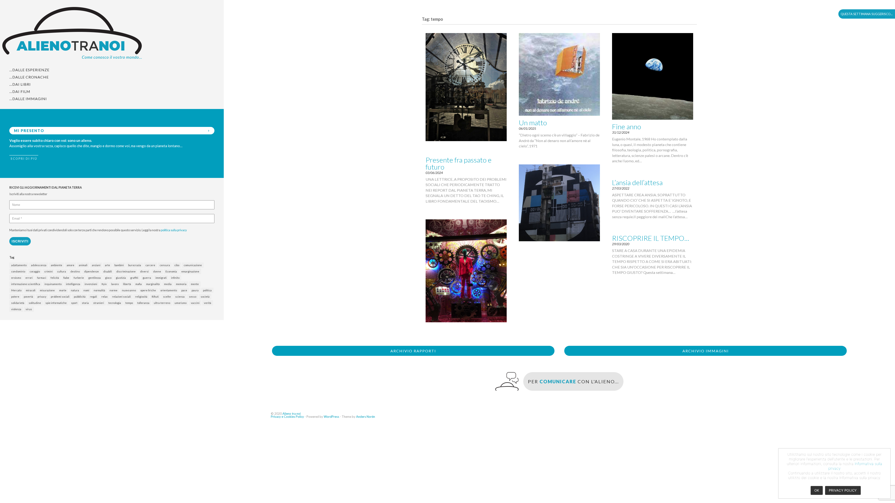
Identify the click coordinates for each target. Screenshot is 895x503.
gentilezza (94, 277)
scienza (180, 296)
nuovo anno (129, 290)
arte (107, 265)
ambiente (56, 265)
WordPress (331, 416)
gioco (108, 277)
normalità (99, 290)
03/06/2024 (434, 173)
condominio (18, 271)
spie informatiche (56, 302)
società (205, 296)
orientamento (168, 290)
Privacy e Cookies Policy (287, 416)
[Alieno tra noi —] (112, 33)
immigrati (161, 277)
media (168, 283)
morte (62, 290)
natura (75, 290)
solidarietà (17, 302)
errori (29, 277)
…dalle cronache (29, 77)
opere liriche (148, 290)
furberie (79, 277)
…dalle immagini (28, 98)
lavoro (115, 283)
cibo (176, 265)
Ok (816, 490)
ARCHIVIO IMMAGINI (705, 351)
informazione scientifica (25, 283)
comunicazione (193, 265)
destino (75, 271)
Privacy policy (843, 490)
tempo (129, 302)
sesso (192, 296)
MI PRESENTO (29, 130)
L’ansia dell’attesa (637, 182)
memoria (181, 283)
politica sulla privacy (174, 230)
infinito (175, 277)
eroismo (16, 277)
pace (184, 290)
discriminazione (126, 271)
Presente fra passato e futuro (459, 163)
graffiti (134, 277)
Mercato (16, 290)
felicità (55, 277)
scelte (167, 296)
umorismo (180, 302)
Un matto (533, 122)
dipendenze (91, 271)
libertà (127, 283)
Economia (171, 271)
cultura (61, 271)
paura (195, 290)
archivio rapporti (413, 351)
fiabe (66, 277)
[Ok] (884, 473)
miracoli (30, 290)
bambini (119, 265)
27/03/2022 (620, 188)
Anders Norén (365, 416)
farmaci (41, 277)
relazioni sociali (121, 296)
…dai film (19, 91)
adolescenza (38, 265)
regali (93, 296)
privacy (42, 296)
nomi (86, 290)
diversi (144, 271)
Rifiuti (155, 296)
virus (29, 309)
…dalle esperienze (29, 70)
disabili (107, 271)
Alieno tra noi (291, 413)
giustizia (121, 277)
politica (207, 290)
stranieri (98, 302)
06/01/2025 (527, 128)
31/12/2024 (620, 132)
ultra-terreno (162, 302)
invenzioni (91, 283)
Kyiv (104, 283)
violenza (16, 309)
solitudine (35, 302)
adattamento (19, 265)
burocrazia (134, 265)
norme (113, 290)
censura (165, 265)
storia (85, 302)
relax (104, 296)
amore (70, 265)
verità (207, 302)
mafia (138, 283)
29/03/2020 (620, 244)
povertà (28, 296)
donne (157, 271)
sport (74, 302)
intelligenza (73, 283)
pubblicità (80, 296)
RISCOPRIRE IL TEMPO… (650, 238)
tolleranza (143, 302)
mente (195, 283)
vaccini (195, 302)
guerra (147, 277)
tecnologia (114, 302)
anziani (96, 265)
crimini (48, 271)
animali (83, 265)
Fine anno (626, 126)
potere (15, 296)
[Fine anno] (652, 76)
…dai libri (20, 84)
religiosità (141, 296)
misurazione (47, 290)
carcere (150, 265)
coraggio (35, 271)
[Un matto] (559, 74)
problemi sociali (60, 296)
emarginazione (190, 271)
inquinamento (53, 283)
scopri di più (23, 158)
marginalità (153, 283)
